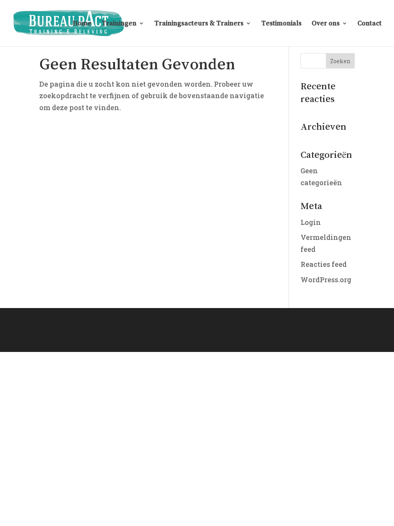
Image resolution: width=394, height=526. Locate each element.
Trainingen (119, 23)
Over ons (326, 23)
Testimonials (281, 23)
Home (82, 23)
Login (311, 222)
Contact (369, 23)
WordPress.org (326, 279)
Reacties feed (324, 264)
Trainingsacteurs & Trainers (199, 23)
